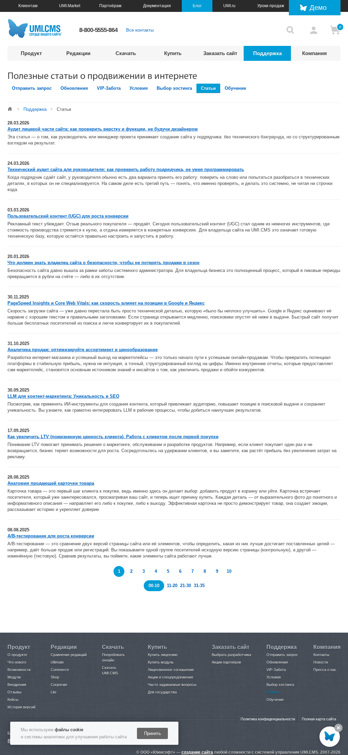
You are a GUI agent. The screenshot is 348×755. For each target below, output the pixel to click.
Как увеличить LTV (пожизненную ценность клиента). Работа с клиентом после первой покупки (113, 436)
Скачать (126, 53)
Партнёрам (110, 5)
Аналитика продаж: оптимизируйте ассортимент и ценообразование (82, 349)
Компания (314, 53)
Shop (55, 677)
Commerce (60, 670)
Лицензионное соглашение (171, 670)
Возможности (19, 670)
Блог (197, 5)
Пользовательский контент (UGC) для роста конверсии (67, 216)
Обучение (235, 88)
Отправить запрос (32, 88)
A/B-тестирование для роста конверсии (50, 535)
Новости (320, 662)
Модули (14, 677)
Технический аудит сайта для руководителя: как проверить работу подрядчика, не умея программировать (125, 169)
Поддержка (267, 53)
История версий (21, 707)
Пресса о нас (324, 670)
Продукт (31, 53)
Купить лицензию (162, 655)
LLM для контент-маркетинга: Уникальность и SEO (63, 396)
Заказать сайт (220, 53)
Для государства (162, 692)
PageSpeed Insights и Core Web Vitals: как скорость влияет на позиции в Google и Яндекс (106, 303)
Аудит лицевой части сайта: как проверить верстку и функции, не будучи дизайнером (102, 129)
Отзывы (14, 692)
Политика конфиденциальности (268, 719)
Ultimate (57, 662)
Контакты (321, 655)
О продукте (17, 655)
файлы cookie (69, 729)
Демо (318, 7)
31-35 (199, 585)
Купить (172, 53)
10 (229, 571)
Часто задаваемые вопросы (172, 685)
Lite (53, 692)
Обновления (74, 88)
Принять (152, 733)
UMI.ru (229, 5)
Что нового (16, 662)
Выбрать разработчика (231, 655)
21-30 (186, 585)
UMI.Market (69, 5)
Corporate (59, 685)
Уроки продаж (270, 5)
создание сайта (197, 752)
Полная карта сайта (319, 719)
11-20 (172, 585)
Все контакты (140, 30)
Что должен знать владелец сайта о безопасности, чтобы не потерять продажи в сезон (103, 262)
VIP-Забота (109, 88)
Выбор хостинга (174, 88)
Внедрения (16, 685)
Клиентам (27, 5)
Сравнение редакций (69, 655)
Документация (157, 5)
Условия (138, 88)
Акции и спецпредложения (170, 677)
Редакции (78, 53)
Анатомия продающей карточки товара (50, 483)
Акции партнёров (226, 662)
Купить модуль (161, 662)
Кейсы (12, 700)
